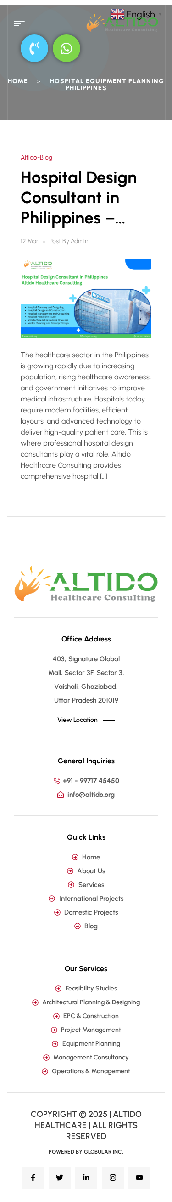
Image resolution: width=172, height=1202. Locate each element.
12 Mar (30, 241)
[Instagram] (113, 1178)
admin (80, 241)
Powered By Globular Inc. (86, 1152)
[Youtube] (139, 1178)
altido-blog (36, 158)
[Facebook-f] (33, 1178)
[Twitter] (60, 1178)
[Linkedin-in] (86, 1178)
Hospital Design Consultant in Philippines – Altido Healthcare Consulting (79, 197)
